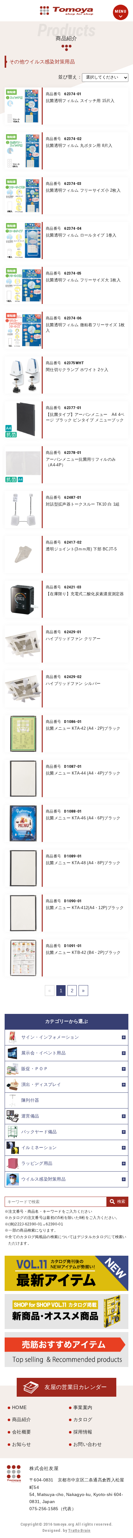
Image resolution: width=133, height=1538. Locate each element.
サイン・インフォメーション (50, 1037)
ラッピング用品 (36, 1163)
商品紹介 (21, 1419)
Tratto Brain (79, 1530)
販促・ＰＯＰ (34, 1068)
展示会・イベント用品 (43, 1052)
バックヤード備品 (39, 1131)
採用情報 (82, 1431)
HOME (19, 1407)
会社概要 (21, 1431)
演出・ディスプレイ (41, 1084)
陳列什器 (30, 1100)
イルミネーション (39, 1147)
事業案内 (82, 1407)
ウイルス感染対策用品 (43, 1179)
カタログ (82, 1419)
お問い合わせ (87, 1444)
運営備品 (30, 1115)
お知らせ (21, 1444)
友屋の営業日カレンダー (76, 1387)
